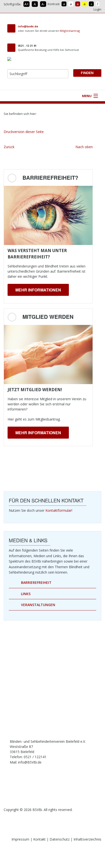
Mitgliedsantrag (70, 31)
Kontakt (39, 839)
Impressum (20, 839)
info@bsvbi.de (28, 26)
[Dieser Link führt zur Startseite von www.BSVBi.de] (41, 113)
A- (43, 4)
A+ (26, 4)
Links (26, 593)
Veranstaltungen (38, 604)
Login (97, 9)
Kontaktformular (58, 510)
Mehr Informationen (38, 290)
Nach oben (84, 146)
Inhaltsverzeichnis (87, 839)
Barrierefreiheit (36, 582)
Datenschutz (60, 839)
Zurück (9, 146)
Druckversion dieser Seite (24, 131)
